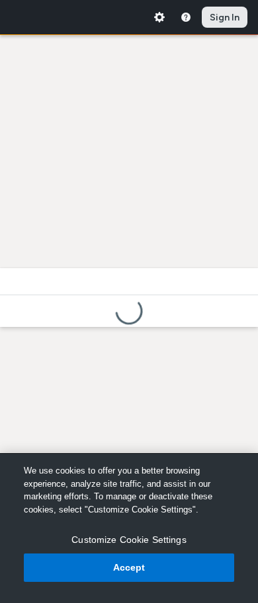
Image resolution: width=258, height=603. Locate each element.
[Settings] (159, 17)
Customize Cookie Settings (129, 539)
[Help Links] (185, 17)
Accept (129, 567)
